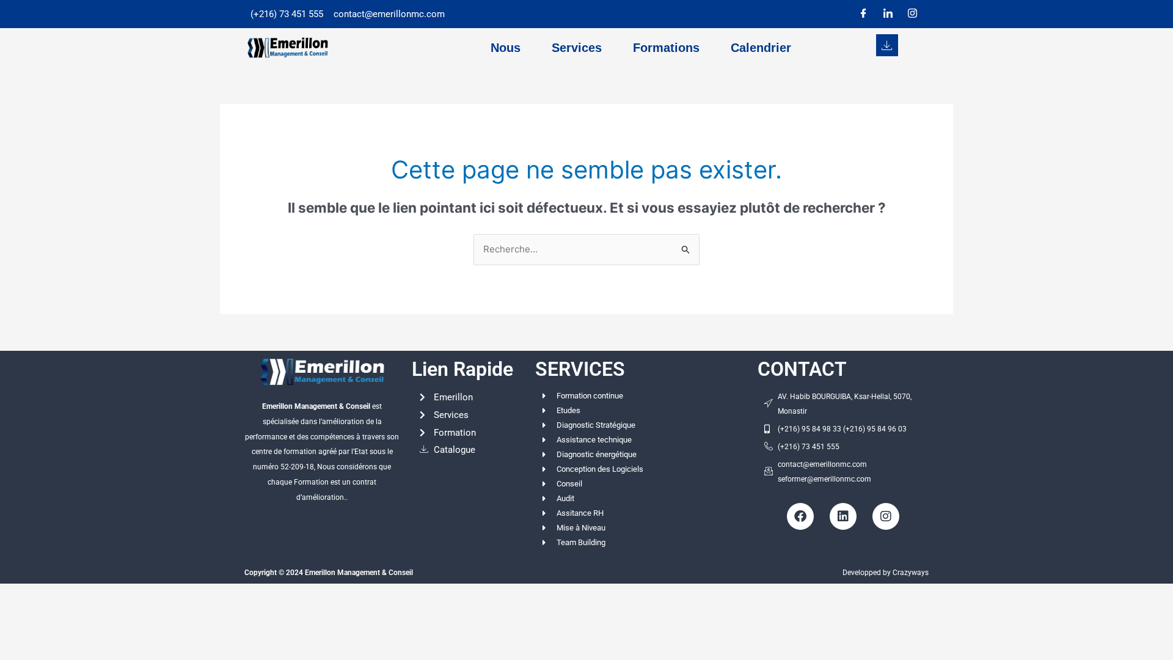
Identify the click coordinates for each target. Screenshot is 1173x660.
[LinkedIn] (888, 14)
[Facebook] (863, 14)
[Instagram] (912, 14)
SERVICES (580, 369)
